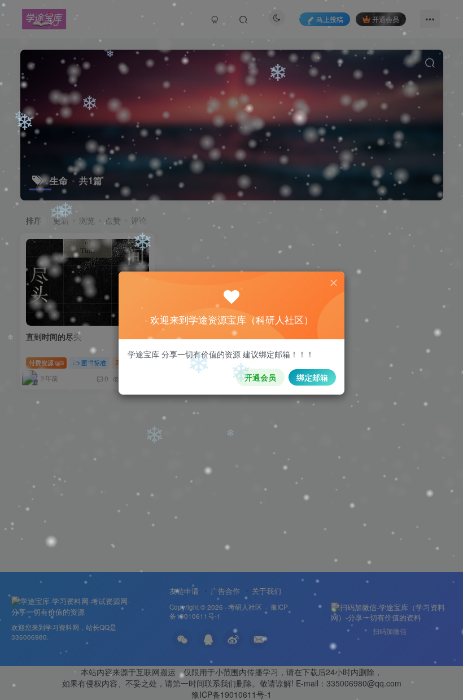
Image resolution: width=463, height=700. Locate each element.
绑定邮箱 (312, 377)
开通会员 (260, 377)
